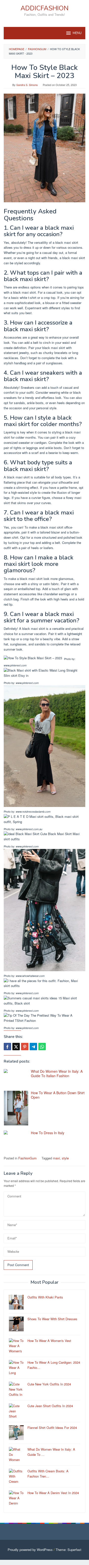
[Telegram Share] (33, 1046)
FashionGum (27, 1158)
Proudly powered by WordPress (30, 1549)
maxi (56, 1158)
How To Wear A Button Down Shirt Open (58, 1095)
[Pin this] (24, 1046)
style (65, 1158)
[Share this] (7, 1046)
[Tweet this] (16, 1046)
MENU (77, 33)
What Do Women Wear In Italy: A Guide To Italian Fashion (57, 1073)
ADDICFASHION (44, 8)
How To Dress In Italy (47, 1132)
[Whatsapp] (42, 1046)
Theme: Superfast (68, 1549)
